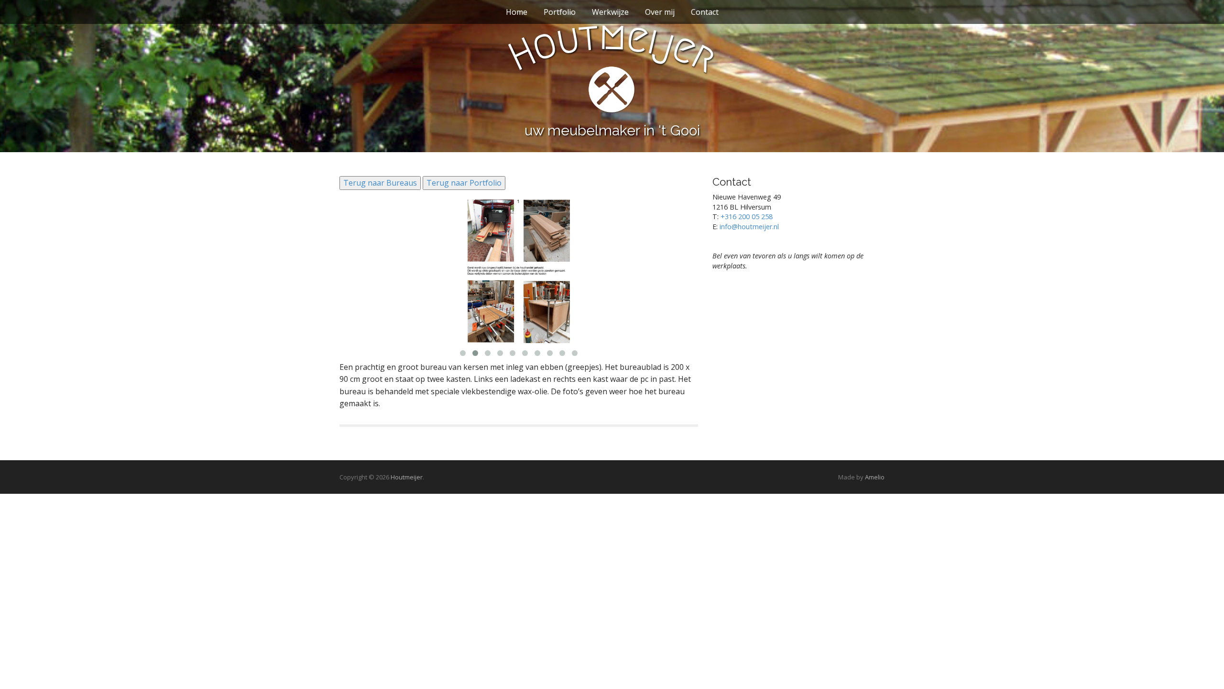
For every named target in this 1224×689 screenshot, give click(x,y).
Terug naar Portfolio (464, 183)
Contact (705, 12)
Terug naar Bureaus (380, 183)
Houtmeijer (407, 477)
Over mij (660, 12)
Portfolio (560, 12)
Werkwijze (610, 12)
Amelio (875, 477)
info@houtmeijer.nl (749, 226)
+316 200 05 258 (747, 216)
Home (516, 12)
